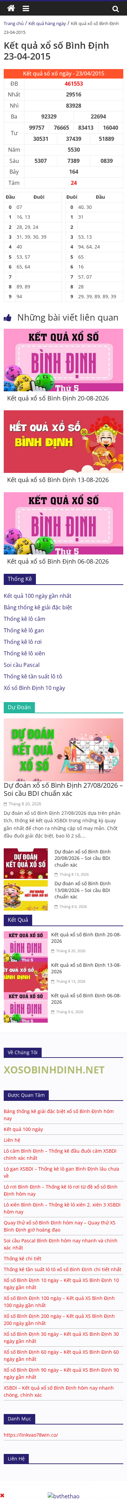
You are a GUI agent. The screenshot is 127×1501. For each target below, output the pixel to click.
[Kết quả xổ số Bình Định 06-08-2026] (63, 496)
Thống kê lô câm (24, 619)
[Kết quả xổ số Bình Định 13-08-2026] (63, 414)
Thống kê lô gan (24, 630)
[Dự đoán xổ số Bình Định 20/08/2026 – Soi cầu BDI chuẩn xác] (27, 852)
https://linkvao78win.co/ (31, 1435)
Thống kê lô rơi (23, 642)
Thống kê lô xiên (24, 653)
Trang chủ (14, 23)
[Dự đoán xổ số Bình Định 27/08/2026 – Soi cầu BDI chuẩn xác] (63, 722)
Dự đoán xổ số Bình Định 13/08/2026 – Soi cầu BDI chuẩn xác (83, 890)
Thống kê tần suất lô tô (33, 676)
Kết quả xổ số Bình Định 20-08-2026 (58, 398)
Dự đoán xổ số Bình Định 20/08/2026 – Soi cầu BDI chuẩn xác (83, 858)
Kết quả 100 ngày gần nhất (37, 596)
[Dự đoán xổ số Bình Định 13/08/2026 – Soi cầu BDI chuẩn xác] (27, 884)
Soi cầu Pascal (22, 665)
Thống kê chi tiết (22, 1258)
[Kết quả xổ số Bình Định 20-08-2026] (63, 332)
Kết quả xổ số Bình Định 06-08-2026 (58, 561)
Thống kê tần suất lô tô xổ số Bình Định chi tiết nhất (62, 1269)
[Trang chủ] (11, 8)
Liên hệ (12, 1140)
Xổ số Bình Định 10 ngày (34, 688)
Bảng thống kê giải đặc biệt (38, 607)
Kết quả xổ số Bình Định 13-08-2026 (58, 480)
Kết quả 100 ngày (23, 1129)
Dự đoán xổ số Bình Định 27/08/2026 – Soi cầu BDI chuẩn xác (63, 789)
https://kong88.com (71, 1484)
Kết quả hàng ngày (47, 23)
